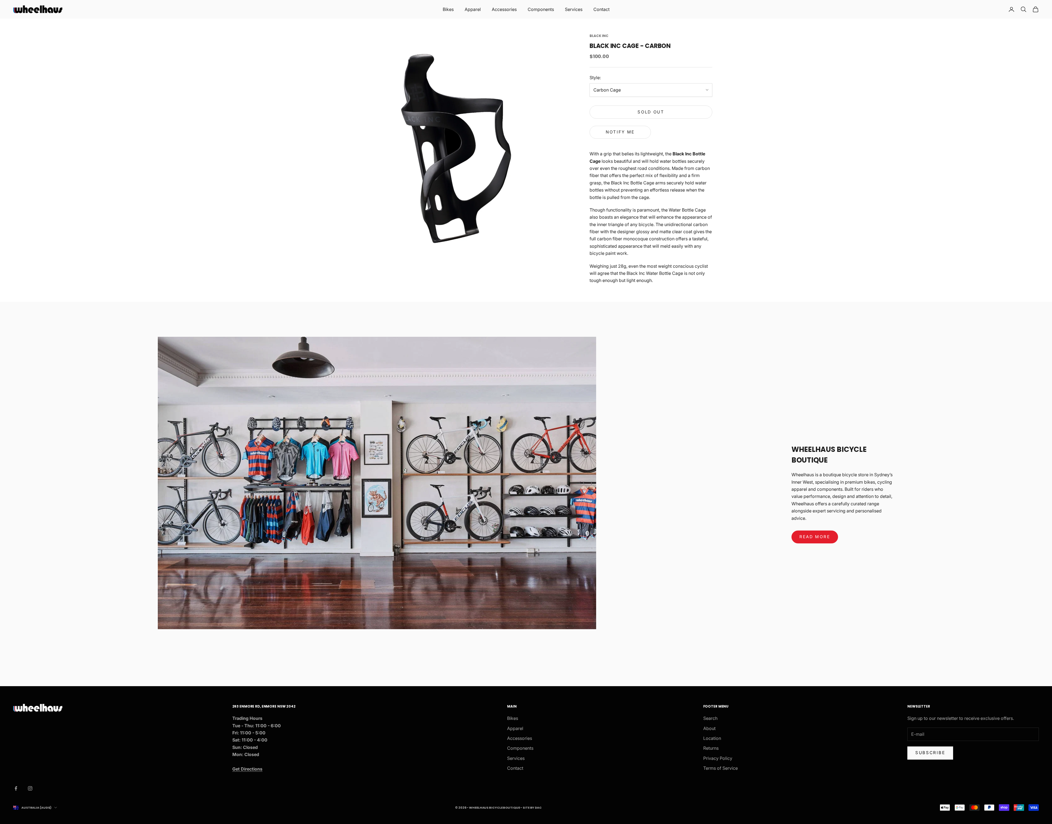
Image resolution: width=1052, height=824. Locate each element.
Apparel (473, 9)
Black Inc (599, 35)
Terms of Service (720, 768)
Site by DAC (532, 807)
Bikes (448, 9)
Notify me (620, 132)
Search (710, 718)
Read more (814, 536)
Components (541, 9)
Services (573, 9)
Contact (601, 9)
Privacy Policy (717, 758)
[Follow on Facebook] (16, 788)
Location (712, 738)
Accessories (504, 9)
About (709, 728)
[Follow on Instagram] (30, 788)
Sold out (651, 112)
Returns (711, 748)
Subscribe (930, 752)
